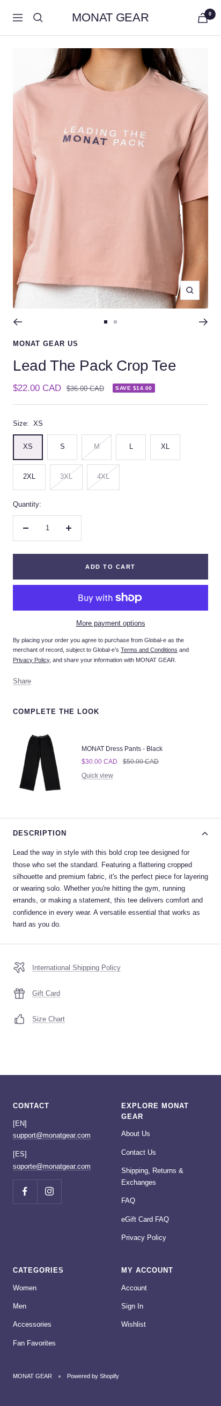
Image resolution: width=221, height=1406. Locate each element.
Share (22, 681)
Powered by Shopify (93, 1376)
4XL (103, 476)
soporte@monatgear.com (52, 1166)
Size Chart (48, 1019)
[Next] (203, 322)
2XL (29, 476)
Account (134, 1288)
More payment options (110, 623)
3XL (66, 476)
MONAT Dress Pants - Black (122, 749)
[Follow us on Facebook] (25, 1191)
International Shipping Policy (76, 968)
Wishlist (133, 1324)
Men (19, 1306)
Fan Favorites (34, 1343)
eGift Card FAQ (145, 1219)
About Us (135, 1134)
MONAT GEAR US (45, 344)
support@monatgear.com (52, 1135)
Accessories (32, 1324)
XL (165, 446)
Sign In (132, 1306)
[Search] (38, 17)
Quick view (97, 775)
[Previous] (17, 322)
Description (40, 833)
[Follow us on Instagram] (49, 1191)
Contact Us (138, 1152)
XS (28, 446)
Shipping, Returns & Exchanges (152, 1176)
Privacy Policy (143, 1238)
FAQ (128, 1201)
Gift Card (46, 993)
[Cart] (202, 18)
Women (24, 1288)
